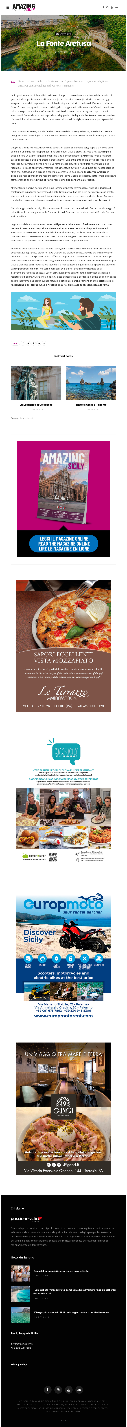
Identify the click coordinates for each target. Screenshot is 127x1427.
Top (64, 1420)
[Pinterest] (33, 343)
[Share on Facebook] (23, 343)
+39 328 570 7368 (21, 1347)
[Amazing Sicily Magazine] (24, 7)
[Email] (44, 343)
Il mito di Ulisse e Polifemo (91, 404)
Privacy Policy (19, 1364)
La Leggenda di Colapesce (36, 404)
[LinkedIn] (38, 343)
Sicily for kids (63, 34)
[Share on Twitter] (28, 343)
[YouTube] (69, 1390)
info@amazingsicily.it (22, 1343)
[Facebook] (48, 1390)
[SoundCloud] (79, 1390)
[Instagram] (58, 1390)
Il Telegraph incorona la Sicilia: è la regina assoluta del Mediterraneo (71, 1312)
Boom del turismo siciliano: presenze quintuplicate (61, 1271)
